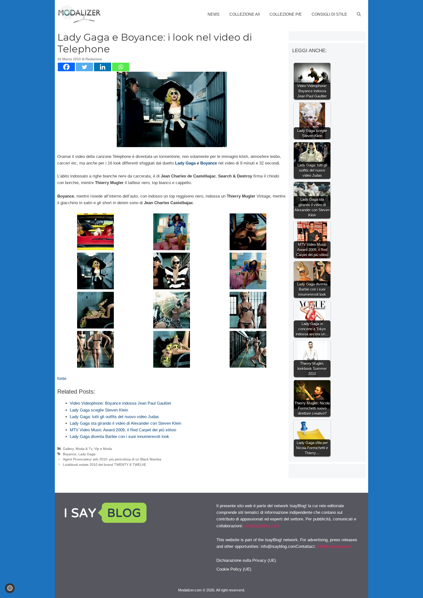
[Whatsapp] (120, 67)
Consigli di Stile (329, 14)
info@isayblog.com (261, 526)
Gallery (68, 449)
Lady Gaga (185, 163)
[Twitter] (84, 67)
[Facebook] (66, 67)
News (214, 14)
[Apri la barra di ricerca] (359, 14)
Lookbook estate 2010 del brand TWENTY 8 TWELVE (104, 465)
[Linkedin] (102, 67)
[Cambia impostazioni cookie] (10, 588)
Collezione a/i (244, 14)
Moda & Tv (84, 449)
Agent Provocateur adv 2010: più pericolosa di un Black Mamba (112, 459)
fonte (61, 378)
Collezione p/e (286, 14)
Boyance (208, 163)
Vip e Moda (103, 449)
